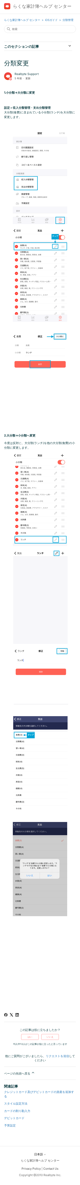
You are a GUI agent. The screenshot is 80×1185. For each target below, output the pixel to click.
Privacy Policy (31, 1168)
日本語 (39, 1154)
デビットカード (14, 1118)
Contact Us (50, 1168)
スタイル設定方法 (15, 1103)
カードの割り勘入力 (17, 1111)
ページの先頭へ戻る (17, 1073)
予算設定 (10, 1125)
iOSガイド (51, 20)
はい (30, 1036)
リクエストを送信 (57, 1056)
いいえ (50, 1036)
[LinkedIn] (17, 1015)
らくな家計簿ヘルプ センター (22, 20)
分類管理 (68, 20)
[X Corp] (11, 1015)
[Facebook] (6, 1015)
